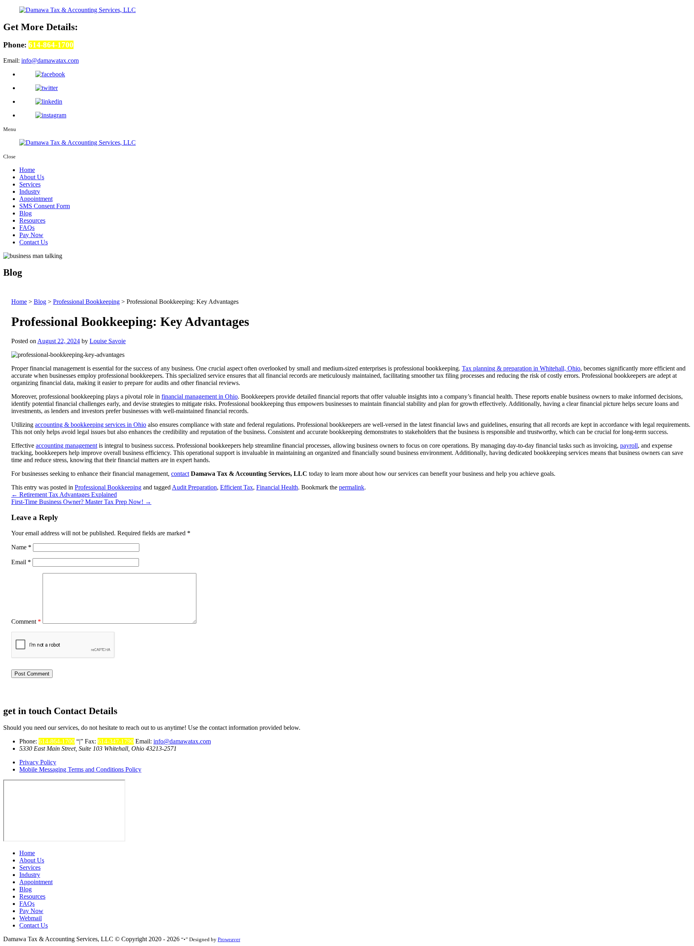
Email (21, 562)
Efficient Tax (236, 487)
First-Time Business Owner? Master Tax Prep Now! (81, 501)
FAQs (27, 227)
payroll (629, 445)
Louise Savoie (108, 341)
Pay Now (31, 234)
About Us (31, 177)
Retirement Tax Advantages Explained (64, 494)
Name (21, 547)
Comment (26, 621)
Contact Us (33, 242)
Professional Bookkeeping (108, 487)
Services (30, 184)
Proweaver (229, 939)
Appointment (36, 198)
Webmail (30, 918)
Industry (29, 191)
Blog (25, 213)
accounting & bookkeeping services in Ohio (90, 424)
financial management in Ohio (199, 396)
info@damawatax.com (50, 60)
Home (27, 169)
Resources (32, 220)
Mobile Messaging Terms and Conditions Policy (80, 769)
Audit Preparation (194, 487)
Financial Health (277, 487)
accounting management (66, 445)
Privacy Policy (37, 762)
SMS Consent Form (44, 206)
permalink (351, 487)
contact (180, 473)
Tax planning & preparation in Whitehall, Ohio (521, 368)
